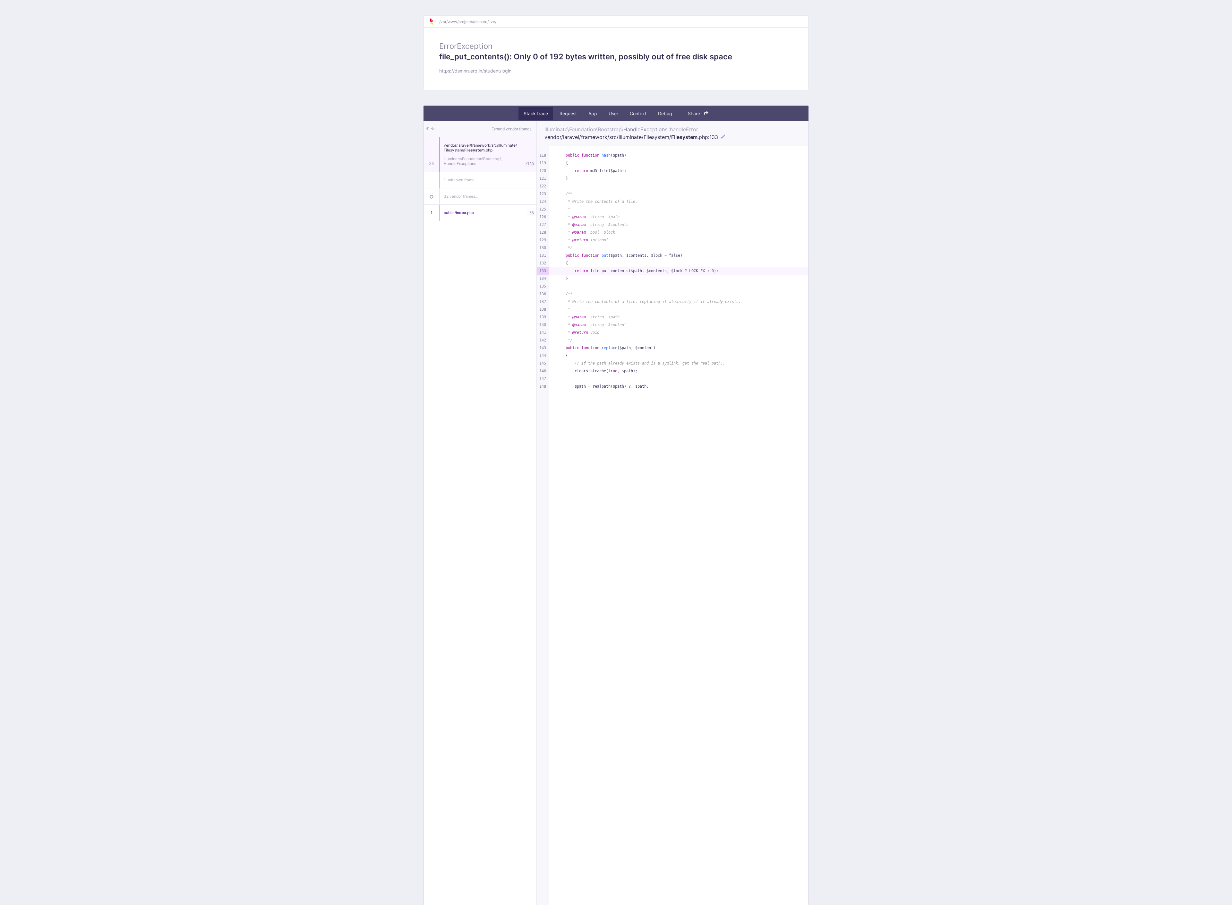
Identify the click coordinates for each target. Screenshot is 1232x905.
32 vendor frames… (461, 196)
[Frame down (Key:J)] (433, 129)
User (613, 113)
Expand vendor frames (511, 128)
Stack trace (536, 113)
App (592, 113)
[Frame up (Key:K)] (428, 129)
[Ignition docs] (434, 21)
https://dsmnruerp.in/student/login (475, 70)
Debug (665, 113)
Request (568, 113)
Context (638, 113)
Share (694, 113)
